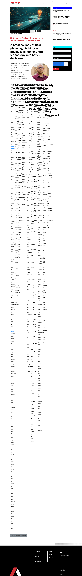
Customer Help (38, 561)
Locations (37, 558)
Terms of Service (62, 570)
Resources (37, 559)
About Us (37, 556)
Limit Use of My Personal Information (65, 571)
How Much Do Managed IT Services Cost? (61, 39)
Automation (37, 553)
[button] (36, 31)
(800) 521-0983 (63, 552)
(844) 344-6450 (63, 557)
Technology (37, 551)
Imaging (36, 554)
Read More (54, 13)
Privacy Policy (62, 569)
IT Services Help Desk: (64, 555)
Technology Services (15, 31)
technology (13, 331)
